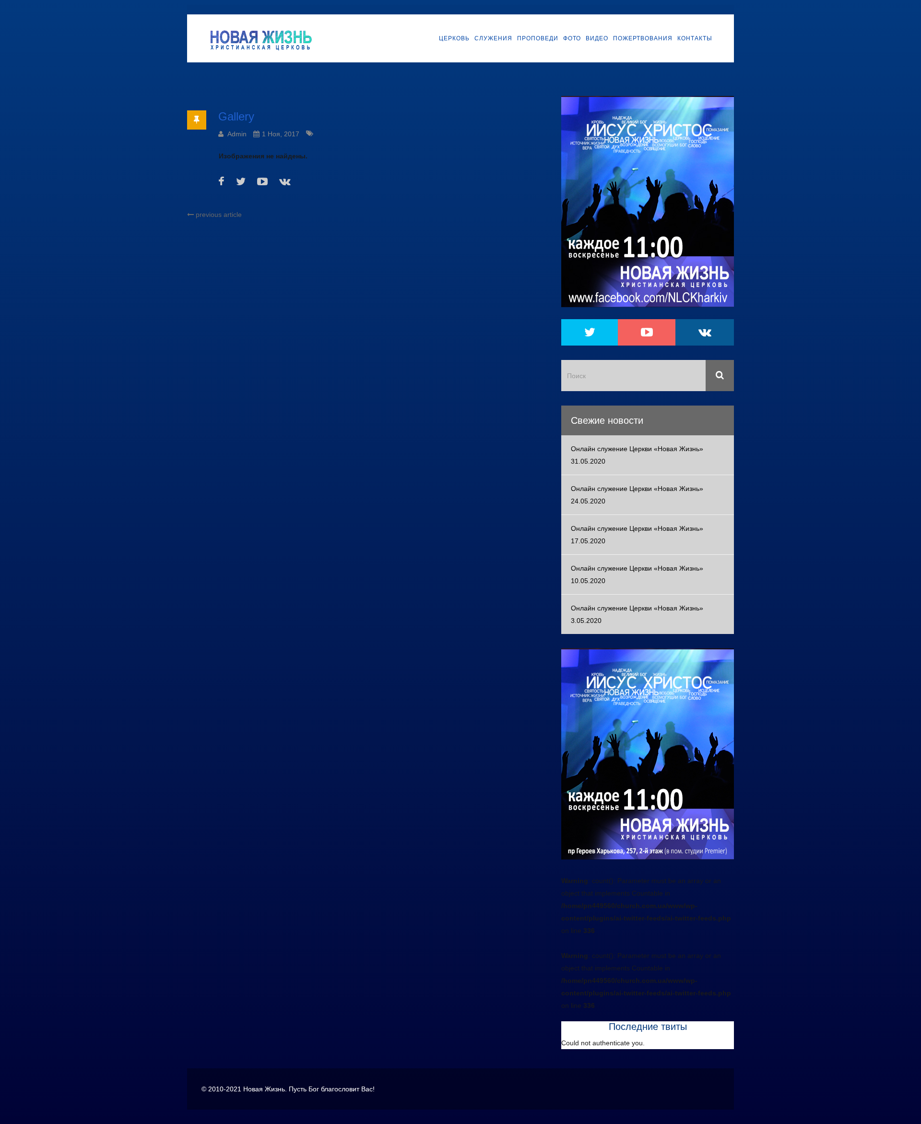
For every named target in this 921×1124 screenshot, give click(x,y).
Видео (597, 38)
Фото (572, 38)
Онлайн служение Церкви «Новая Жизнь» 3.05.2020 (637, 614)
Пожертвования (643, 38)
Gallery (236, 116)
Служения (493, 38)
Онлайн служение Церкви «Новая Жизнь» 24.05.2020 (637, 495)
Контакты (694, 38)
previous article (218, 214)
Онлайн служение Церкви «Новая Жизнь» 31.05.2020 (637, 455)
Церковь (454, 38)
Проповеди (537, 38)
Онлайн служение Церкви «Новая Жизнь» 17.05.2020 (637, 535)
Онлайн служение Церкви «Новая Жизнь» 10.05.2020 (637, 574)
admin (237, 134)
